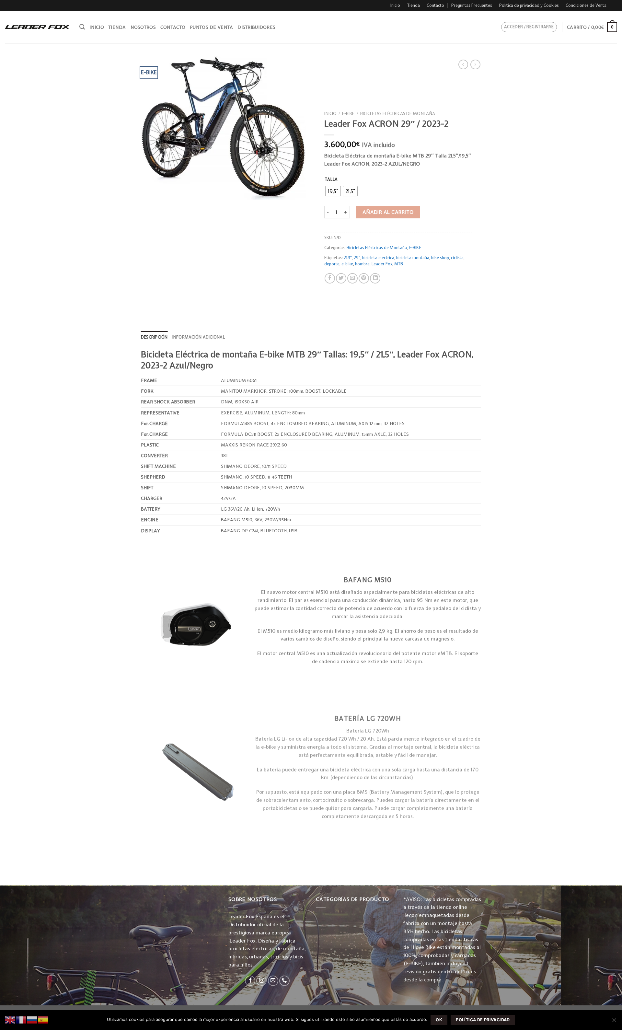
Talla (331, 179)
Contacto (435, 5)
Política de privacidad (483, 1019)
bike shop (440, 257)
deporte (332, 264)
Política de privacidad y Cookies (529, 5)
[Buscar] (82, 26)
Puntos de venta (211, 27)
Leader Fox (382, 264)
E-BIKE (348, 113)
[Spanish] (43, 1019)
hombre (362, 264)
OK (439, 1019)
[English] (10, 1019)
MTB (398, 264)
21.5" (348, 257)
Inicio (395, 5)
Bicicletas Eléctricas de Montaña (397, 113)
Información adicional (198, 337)
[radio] (333, 191)
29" (357, 257)
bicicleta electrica (378, 257)
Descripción (154, 337)
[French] (21, 1019)
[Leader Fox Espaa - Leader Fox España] (37, 27)
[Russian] (32, 1019)
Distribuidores (256, 27)
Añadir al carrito (388, 212)
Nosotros (143, 27)
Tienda (413, 5)
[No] (614, 1022)
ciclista (457, 257)
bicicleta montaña (412, 257)
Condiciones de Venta (586, 5)
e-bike (347, 264)
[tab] (154, 337)
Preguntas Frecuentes (471, 5)
